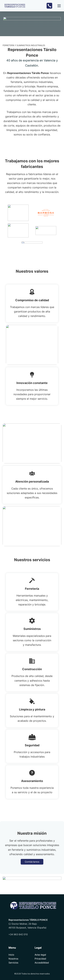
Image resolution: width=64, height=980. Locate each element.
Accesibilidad (42, 962)
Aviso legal (40, 954)
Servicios (13, 962)
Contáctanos (32, 861)
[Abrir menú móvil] (59, 5)
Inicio (11, 954)
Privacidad (40, 958)
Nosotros (13, 958)
